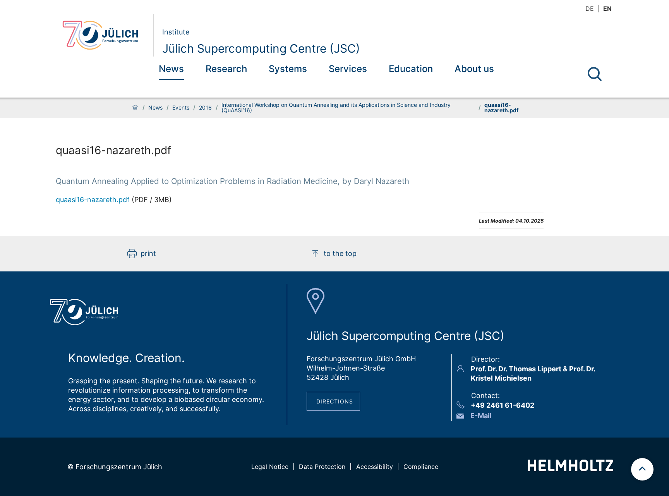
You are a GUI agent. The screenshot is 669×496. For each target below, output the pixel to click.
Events (180, 107)
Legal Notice (269, 466)
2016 (205, 107)
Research (226, 68)
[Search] (595, 74)
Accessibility (374, 466)
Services (348, 68)
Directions (334, 401)
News (171, 68)
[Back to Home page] (105, 35)
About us (474, 68)
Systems (288, 68)
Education (411, 68)
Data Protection (322, 466)
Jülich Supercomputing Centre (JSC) (261, 48)
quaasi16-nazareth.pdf (93, 200)
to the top (340, 253)
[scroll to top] (642, 469)
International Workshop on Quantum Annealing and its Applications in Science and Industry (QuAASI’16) (336, 107)
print (148, 253)
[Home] (135, 108)
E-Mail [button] (481, 416)
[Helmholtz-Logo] (570, 469)
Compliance (420, 466)
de (589, 8)
